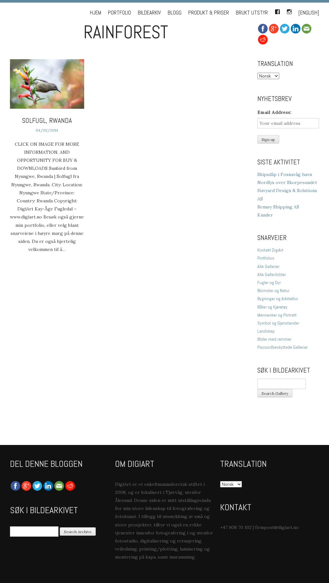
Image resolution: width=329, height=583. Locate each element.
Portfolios (265, 258)
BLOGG (175, 12)
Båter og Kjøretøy (272, 307)
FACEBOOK (277, 11)
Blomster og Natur (273, 290)
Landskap (266, 331)
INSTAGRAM (289, 11)
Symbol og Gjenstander (278, 323)
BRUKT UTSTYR (252, 12)
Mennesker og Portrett (277, 315)
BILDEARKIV (149, 12)
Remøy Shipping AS (278, 207)
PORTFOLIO (119, 12)
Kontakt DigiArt (270, 250)
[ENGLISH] (308, 12)
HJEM (95, 12)
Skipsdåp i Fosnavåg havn (284, 174)
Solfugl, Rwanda (47, 120)
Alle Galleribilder (271, 274)
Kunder (265, 215)
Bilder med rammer (274, 339)
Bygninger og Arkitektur (277, 298)
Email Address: (274, 112)
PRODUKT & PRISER (208, 12)
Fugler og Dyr (269, 282)
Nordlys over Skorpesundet (287, 182)
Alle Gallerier (268, 266)
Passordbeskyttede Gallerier (282, 347)
